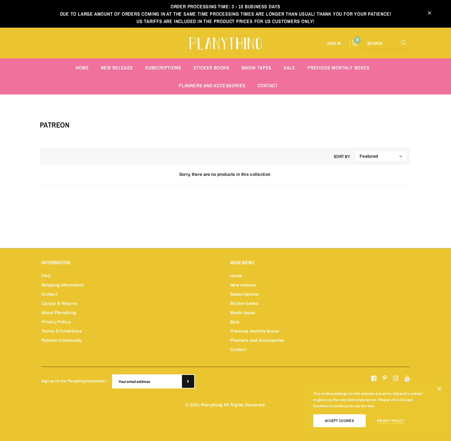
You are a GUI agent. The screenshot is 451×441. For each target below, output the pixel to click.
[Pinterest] (385, 378)
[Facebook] (373, 378)
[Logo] (225, 42)
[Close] (439, 390)
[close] (429, 14)
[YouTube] (407, 378)
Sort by (342, 156)
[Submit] (188, 381)
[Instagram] (395, 378)
